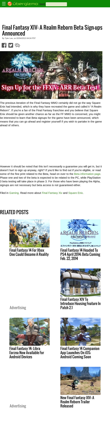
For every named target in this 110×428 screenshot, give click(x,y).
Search (42, 4)
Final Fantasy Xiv (52, 192)
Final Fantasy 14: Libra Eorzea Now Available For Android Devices (26, 352)
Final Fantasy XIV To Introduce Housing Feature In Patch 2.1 (80, 303)
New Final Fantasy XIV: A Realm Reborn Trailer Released (77, 401)
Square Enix (75, 192)
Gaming (14, 192)
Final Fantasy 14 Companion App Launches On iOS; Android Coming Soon (79, 352)
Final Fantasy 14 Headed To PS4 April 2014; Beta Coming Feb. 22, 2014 (80, 254)
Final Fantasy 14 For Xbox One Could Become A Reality (29, 252)
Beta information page (87, 173)
